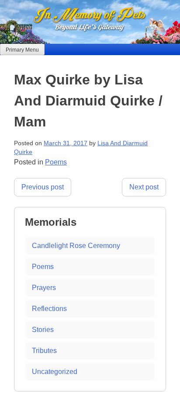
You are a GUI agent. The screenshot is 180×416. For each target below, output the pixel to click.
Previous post (42, 187)
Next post (144, 187)
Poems (56, 162)
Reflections (49, 308)
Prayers (44, 287)
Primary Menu (22, 50)
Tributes (44, 350)
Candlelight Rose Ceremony (76, 245)
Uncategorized (54, 371)
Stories (43, 329)
